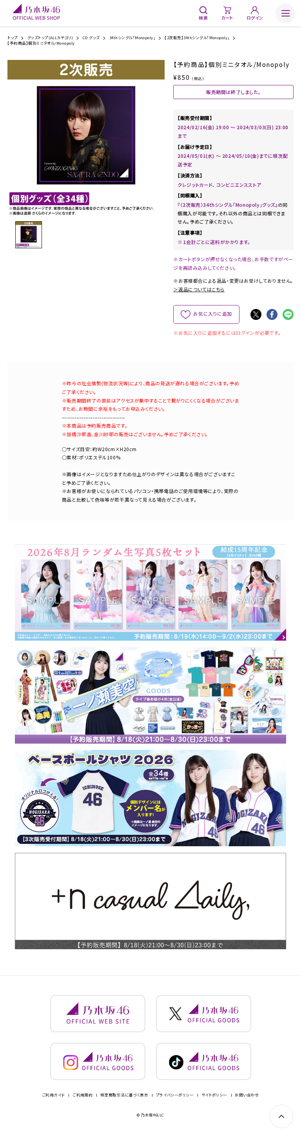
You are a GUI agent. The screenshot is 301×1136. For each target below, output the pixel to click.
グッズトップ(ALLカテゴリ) (50, 38)
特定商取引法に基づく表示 (124, 1095)
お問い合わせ (247, 1095)
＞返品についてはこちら (199, 289)
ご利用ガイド (53, 1095)
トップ (12, 38)
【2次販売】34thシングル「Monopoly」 (197, 38)
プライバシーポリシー (175, 1095)
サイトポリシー (214, 1095)
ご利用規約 (82, 1095)
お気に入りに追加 (212, 313)
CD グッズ (91, 38)
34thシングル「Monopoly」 (132, 38)
